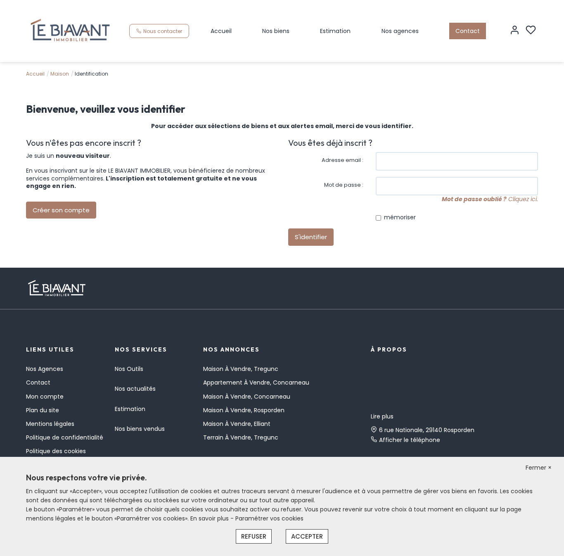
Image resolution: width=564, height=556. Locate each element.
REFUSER (253, 536)
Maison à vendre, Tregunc (240, 369)
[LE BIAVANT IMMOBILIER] (70, 30)
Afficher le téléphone (409, 440)
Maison (59, 73)
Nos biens (275, 31)
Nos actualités (135, 389)
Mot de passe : (343, 185)
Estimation (335, 31)
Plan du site (42, 410)
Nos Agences (44, 369)
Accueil (221, 31)
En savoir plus (210, 518)
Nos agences (400, 31)
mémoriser (400, 217)
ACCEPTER (307, 536)
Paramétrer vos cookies (269, 518)
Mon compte (45, 396)
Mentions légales (50, 424)
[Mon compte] (514, 31)
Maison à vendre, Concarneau (246, 396)
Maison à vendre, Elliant (236, 424)
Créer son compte (61, 210)
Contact (467, 31)
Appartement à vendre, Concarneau (256, 382)
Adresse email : (342, 160)
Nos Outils (129, 369)
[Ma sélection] (531, 31)
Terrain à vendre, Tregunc (240, 437)
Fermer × (539, 467)
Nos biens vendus (140, 429)
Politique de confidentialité (64, 437)
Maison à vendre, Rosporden (243, 410)
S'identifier (311, 237)
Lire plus (382, 416)
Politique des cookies (56, 451)
